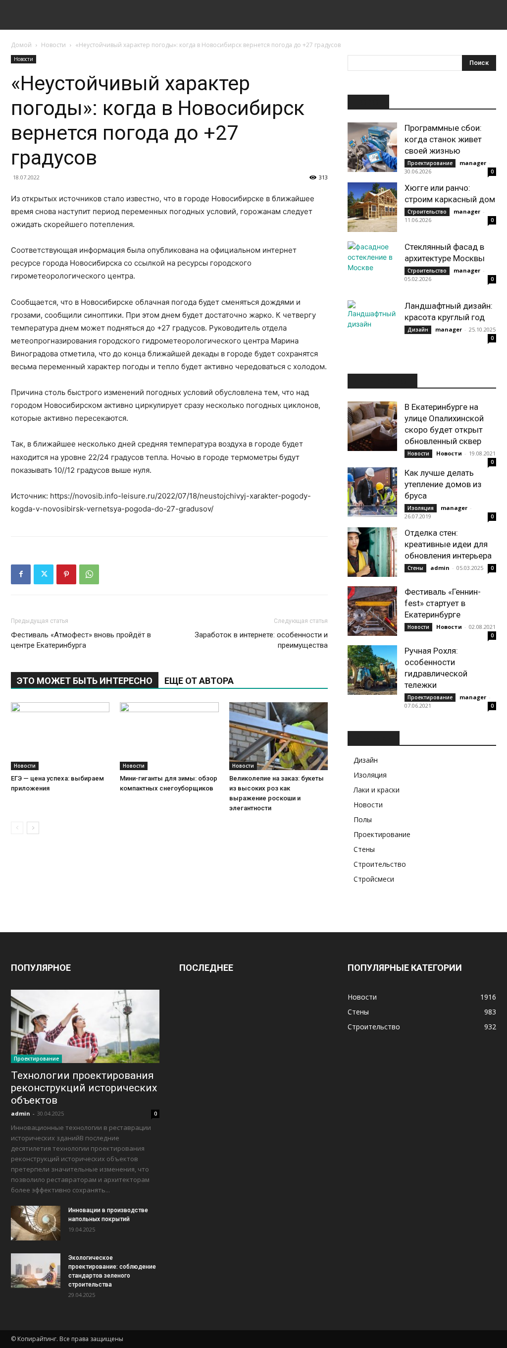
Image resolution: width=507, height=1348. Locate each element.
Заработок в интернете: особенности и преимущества (261, 640)
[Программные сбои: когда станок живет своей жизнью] (372, 147)
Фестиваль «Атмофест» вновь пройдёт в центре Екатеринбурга (81, 640)
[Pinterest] (66, 574)
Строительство (427, 211)
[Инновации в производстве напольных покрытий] (35, 1223)
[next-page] (33, 828)
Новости (53, 45)
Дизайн (417, 329)
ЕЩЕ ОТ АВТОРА (199, 680)
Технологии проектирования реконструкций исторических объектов (84, 1087)
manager (472, 163)
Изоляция (420, 508)
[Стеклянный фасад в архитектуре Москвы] (372, 266)
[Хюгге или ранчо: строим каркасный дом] (372, 207)
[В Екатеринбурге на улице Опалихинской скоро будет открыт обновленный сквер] (372, 426)
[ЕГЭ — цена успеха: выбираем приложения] (60, 736)
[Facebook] (21, 574)
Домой (21, 45)
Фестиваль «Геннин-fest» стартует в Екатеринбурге (443, 603)
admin (440, 567)
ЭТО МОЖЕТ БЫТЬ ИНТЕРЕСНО (84, 680)
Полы (363, 819)
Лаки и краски (377, 789)
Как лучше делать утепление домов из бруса (443, 484)
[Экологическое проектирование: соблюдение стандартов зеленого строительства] (35, 1270)
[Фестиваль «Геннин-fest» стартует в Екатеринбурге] (372, 611)
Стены (415, 567)
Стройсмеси (374, 879)
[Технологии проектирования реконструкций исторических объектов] (85, 1026)
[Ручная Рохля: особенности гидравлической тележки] (372, 670)
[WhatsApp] (89, 574)
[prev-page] (17, 828)
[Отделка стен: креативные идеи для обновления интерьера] (372, 552)
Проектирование (430, 163)
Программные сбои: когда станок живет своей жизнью (443, 139)
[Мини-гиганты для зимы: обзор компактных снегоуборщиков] (169, 736)
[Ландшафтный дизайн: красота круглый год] (372, 325)
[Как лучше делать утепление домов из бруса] (372, 492)
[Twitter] (43, 574)
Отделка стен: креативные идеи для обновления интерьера (448, 544)
